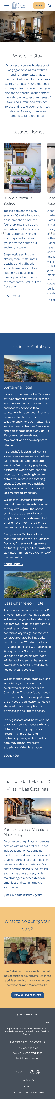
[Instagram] (38, 1072)
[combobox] (22, 1072)
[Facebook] (32, 1072)
